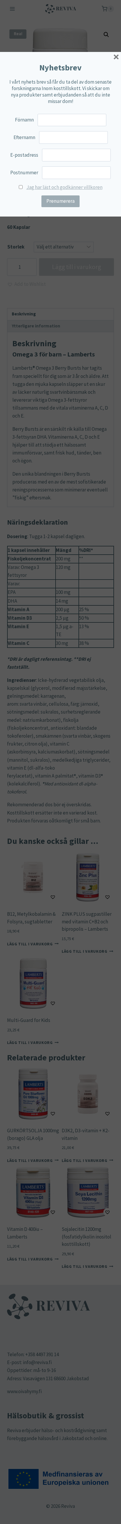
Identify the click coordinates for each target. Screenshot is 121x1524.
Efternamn (24, 137)
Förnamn (24, 119)
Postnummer (24, 172)
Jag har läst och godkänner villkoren (64, 187)
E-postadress (24, 155)
